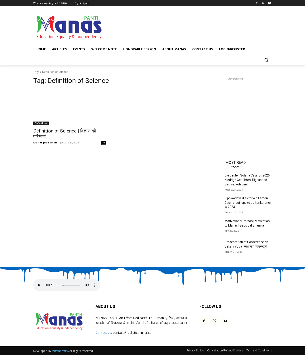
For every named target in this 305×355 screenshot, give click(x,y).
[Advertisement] (186, 27)
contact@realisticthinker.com (134, 332)
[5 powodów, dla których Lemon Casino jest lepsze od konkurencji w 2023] (210, 203)
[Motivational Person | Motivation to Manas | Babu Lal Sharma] (210, 226)
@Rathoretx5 (60, 351)
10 (103, 142)
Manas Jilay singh (45, 142)
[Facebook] (256, 3)
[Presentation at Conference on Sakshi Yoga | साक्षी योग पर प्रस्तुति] (210, 247)
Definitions (41, 123)
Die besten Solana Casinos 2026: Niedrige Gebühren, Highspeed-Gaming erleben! (247, 180)
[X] (262, 3)
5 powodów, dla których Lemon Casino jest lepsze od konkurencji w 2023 (248, 202)
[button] (266, 60)
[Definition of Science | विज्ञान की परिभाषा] (69, 107)
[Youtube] (269, 3)
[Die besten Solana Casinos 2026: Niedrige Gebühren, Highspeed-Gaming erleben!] (210, 181)
